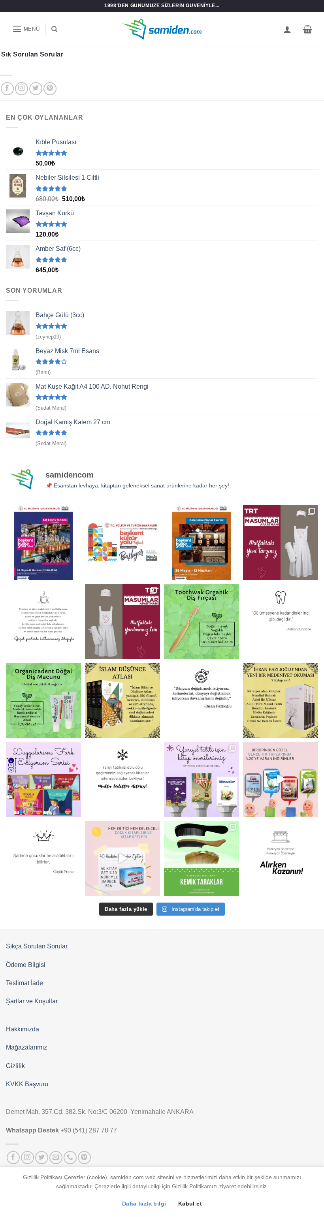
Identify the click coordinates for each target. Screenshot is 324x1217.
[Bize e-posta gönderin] (55, 1157)
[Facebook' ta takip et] (7, 88)
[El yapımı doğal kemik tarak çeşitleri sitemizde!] (201, 858)
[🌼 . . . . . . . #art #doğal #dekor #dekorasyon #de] (43, 700)
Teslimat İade (24, 983)
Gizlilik (15, 1066)
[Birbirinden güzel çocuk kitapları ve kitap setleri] (122, 858)
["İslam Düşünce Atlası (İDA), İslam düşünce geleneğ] (122, 700)
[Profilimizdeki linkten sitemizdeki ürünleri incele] (201, 621)
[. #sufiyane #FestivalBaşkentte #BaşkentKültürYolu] (43, 542)
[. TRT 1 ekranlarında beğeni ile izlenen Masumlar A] (280, 542)
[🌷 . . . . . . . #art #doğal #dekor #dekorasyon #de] (201, 700)
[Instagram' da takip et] (21, 88)
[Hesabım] (287, 29)
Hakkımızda (22, 1029)
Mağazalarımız (26, 1047)
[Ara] (54, 29)
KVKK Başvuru (27, 1084)
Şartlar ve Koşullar (32, 1001)
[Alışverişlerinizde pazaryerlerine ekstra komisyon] (280, 858)
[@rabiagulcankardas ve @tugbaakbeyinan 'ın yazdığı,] (43, 779)
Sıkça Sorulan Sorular (37, 946)
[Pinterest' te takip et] (50, 88)
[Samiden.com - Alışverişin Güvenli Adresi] (162, 29)
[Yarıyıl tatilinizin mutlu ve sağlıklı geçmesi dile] (201, 779)
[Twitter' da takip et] (35, 88)
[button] (26, 29)
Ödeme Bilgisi (25, 964)
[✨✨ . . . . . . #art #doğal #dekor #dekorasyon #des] (280, 621)
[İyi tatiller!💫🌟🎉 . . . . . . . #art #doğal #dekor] (122, 779)
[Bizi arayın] (70, 1157)
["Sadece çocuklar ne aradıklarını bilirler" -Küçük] (43, 858)
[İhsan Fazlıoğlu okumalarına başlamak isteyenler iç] (280, 700)
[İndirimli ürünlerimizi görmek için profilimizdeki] (280, 779)
